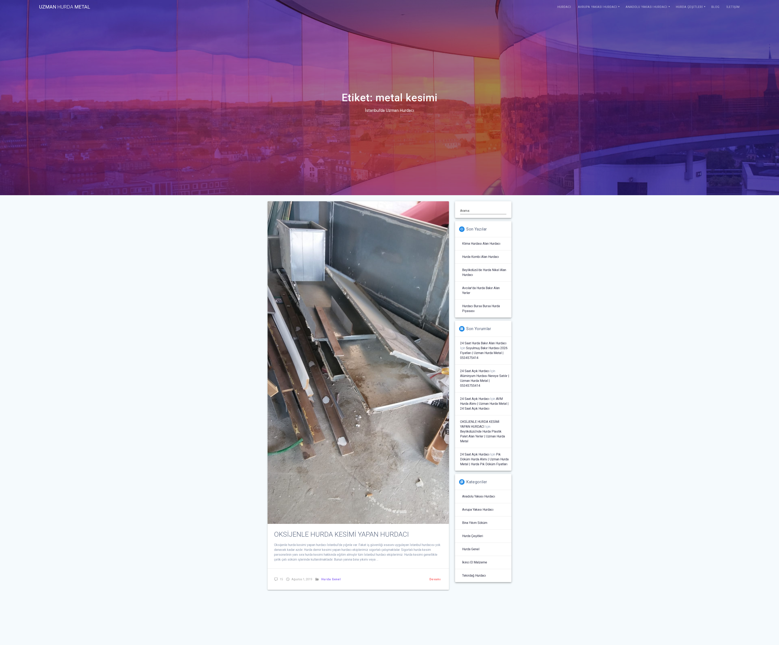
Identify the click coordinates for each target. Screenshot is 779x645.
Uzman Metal (64, 6)
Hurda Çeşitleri (689, 7)
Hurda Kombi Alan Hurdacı (480, 257)
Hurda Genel (331, 579)
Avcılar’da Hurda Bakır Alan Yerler (481, 290)
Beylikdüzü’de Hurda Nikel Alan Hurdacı (484, 272)
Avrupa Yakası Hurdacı (597, 7)
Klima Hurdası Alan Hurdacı (481, 244)
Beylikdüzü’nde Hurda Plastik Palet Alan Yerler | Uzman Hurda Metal (482, 436)
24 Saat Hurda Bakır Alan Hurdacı (483, 343)
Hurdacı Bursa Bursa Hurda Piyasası (481, 308)
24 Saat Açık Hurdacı (474, 371)
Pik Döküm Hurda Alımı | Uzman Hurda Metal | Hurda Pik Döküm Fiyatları (484, 459)
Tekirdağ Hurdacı (474, 575)
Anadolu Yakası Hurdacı (646, 7)
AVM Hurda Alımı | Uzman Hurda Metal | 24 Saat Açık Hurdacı (484, 403)
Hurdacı (564, 7)
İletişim (733, 7)
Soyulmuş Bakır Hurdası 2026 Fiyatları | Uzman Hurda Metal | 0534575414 (484, 353)
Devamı (435, 579)
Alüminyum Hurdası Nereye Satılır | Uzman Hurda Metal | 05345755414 (484, 381)
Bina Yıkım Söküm (474, 523)
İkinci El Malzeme (474, 562)
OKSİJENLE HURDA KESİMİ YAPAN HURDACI (341, 534)
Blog (715, 7)
